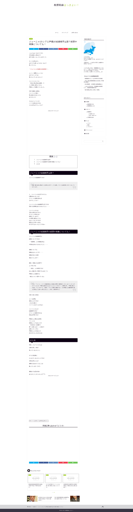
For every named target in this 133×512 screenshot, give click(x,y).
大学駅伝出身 (90, 117)
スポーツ (88, 109)
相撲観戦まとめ (91, 105)
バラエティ (90, 126)
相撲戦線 (66, 4)
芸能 (88, 125)
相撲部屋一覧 (90, 104)
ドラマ (88, 123)
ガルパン (46, 420)
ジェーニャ (32, 420)
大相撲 (87, 101)
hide (55, 156)
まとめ (38, 164)
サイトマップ (65, 32)
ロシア (37, 420)
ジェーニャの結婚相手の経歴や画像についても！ (49, 161)
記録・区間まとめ (92, 115)
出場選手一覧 (91, 113)
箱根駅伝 (89, 111)
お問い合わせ (75, 32)
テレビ (87, 120)
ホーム (56, 32)
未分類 (31, 38)
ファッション (89, 130)
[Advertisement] (66, 20)
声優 (42, 420)
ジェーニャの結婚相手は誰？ (44, 159)
